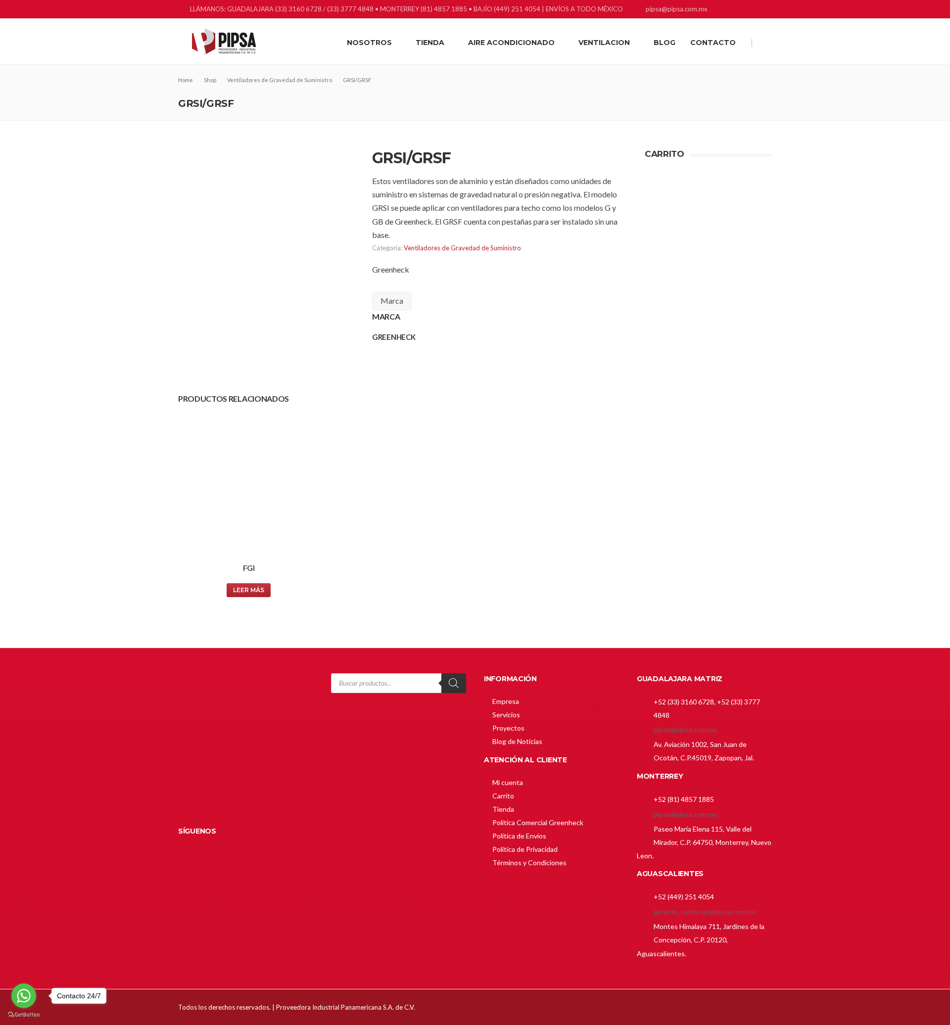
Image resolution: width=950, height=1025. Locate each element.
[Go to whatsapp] (23, 995)
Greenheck (390, 269)
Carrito (503, 796)
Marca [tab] (391, 300)
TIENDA (430, 42)
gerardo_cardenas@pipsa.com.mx (705, 911)
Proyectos (508, 728)
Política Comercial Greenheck (537, 822)
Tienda (503, 809)
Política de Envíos (519, 836)
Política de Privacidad (525, 849)
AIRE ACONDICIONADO (511, 42)
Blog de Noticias (517, 741)
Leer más (248, 590)
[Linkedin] (741, 10)
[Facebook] (728, 10)
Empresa (505, 701)
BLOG (664, 42)
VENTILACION (604, 42)
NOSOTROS (369, 42)
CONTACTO (713, 42)
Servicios (506, 714)
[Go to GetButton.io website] (24, 1015)
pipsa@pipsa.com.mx (685, 729)
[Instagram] (753, 10)
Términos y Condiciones (529, 862)
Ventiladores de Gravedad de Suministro (462, 248)
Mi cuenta (507, 782)
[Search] (453, 683)
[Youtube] (766, 10)
